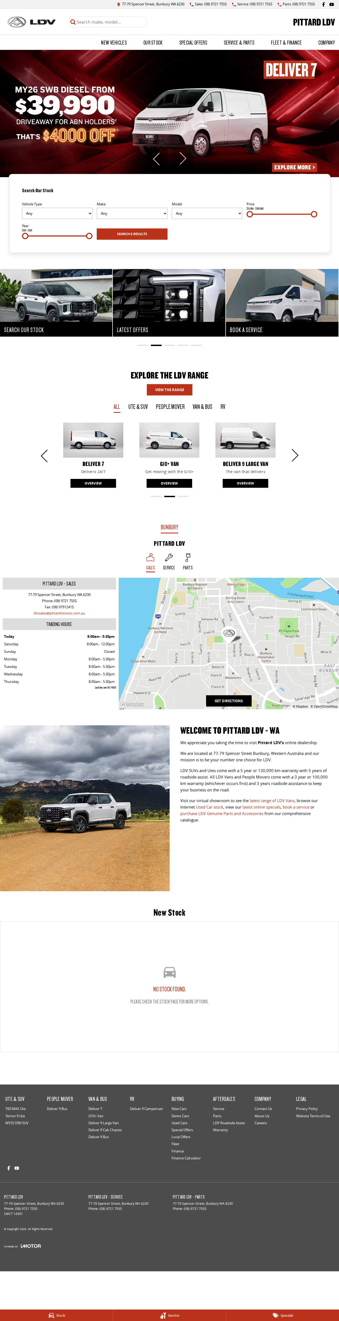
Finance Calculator (186, 1158)
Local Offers (181, 1136)
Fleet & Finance (286, 42)
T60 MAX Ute (15, 1108)
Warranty (220, 1129)
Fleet (175, 1143)
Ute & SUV (138, 406)
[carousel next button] (182, 158)
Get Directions (229, 700)
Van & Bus (203, 406)
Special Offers (193, 42)
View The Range (169, 389)
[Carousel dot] (142, 345)
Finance (178, 1151)
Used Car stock (209, 807)
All (117, 406)
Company (326, 42)
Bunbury (169, 527)
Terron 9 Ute (15, 1115)
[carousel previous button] (156, 158)
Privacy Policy (307, 1108)
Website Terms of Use (313, 1115)
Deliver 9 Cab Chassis (105, 1129)
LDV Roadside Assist (229, 1122)
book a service (296, 807)
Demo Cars (180, 1115)
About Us (262, 1115)
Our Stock (153, 42)
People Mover (170, 406)
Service (218, 1108)
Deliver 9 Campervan (146, 1108)
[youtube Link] (331, 4)
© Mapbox (300, 706)
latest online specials (262, 807)
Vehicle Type (32, 204)
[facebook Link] (323, 4)
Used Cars (179, 1122)
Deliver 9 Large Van (103, 1122)
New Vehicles (114, 42)
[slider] (250, 214)
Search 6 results (132, 234)
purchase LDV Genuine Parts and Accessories (221, 813)
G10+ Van (95, 1115)
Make (101, 204)
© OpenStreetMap (324, 706)
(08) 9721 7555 (65, 600)
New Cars (179, 1108)
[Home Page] (31, 22)
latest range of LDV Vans (272, 800)
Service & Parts (239, 42)
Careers (261, 1122)
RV (223, 406)
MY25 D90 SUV (16, 1122)
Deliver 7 (95, 1108)
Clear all (309, 192)
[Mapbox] (133, 704)
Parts (217, 1115)
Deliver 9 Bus (57, 1108)
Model (177, 204)
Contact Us (263, 1108)
